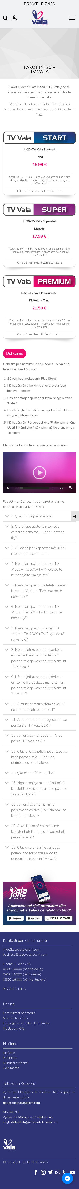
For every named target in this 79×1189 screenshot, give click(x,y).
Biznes (48, 4)
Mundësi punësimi (15, 1063)
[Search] (5, 18)
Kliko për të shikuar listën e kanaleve (39, 191)
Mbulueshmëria (13, 1028)
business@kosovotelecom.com (25, 954)
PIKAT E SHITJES (14, 989)
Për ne (8, 1004)
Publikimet (10, 1058)
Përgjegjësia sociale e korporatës (26, 1023)
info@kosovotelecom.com (21, 949)
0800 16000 (12, 979)
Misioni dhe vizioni (15, 1018)
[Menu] (72, 17)
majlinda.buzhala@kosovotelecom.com (30, 1122)
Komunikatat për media (19, 1013)
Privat (31, 4)
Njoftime (10, 1043)
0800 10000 (12, 969)
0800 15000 (12, 974)
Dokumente (11, 1068)
